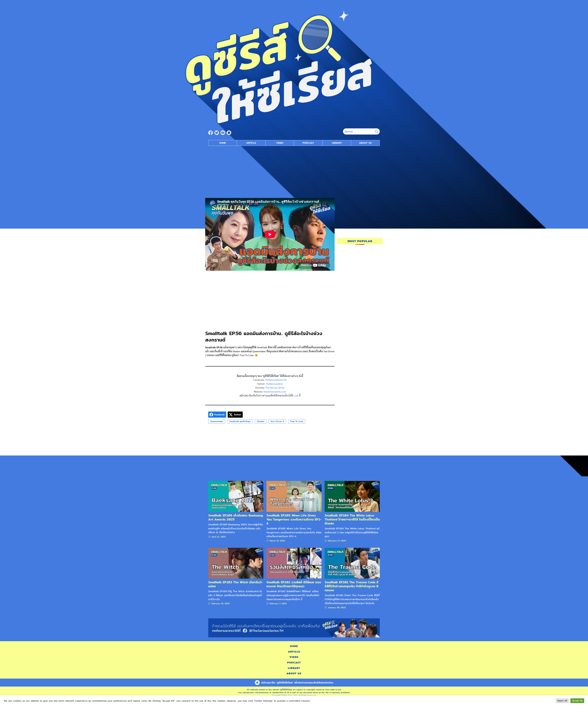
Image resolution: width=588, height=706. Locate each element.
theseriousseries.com (275, 391)
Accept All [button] (577, 700)
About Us (365, 143)
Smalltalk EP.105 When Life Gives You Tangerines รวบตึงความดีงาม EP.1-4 (293, 519)
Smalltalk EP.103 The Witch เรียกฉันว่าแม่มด (235, 584)
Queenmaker (216, 421)
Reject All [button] (562, 700)
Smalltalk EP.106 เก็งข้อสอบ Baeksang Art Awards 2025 (235, 517)
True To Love (296, 421)
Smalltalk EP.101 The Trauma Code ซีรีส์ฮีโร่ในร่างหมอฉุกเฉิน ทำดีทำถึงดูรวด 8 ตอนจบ (351, 586)
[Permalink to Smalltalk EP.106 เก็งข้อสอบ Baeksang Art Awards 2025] (235, 496)
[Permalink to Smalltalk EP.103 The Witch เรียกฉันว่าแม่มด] (235, 563)
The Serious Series (275, 387)
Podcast (308, 143)
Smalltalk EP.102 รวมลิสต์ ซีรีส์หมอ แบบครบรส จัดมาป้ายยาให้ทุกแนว (293, 584)
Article (251, 143)
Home (222, 143)
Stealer (260, 421)
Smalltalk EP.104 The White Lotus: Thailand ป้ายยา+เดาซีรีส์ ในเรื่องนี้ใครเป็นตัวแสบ (352, 519)
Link (296, 395)
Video (279, 143)
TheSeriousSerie (274, 383)
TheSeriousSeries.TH (275, 379)
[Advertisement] (294, 170)
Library (337, 143)
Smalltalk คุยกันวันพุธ (240, 421)
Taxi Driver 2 (277, 421)
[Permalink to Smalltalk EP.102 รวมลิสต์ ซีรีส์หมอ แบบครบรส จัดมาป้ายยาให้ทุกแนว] (294, 563)
